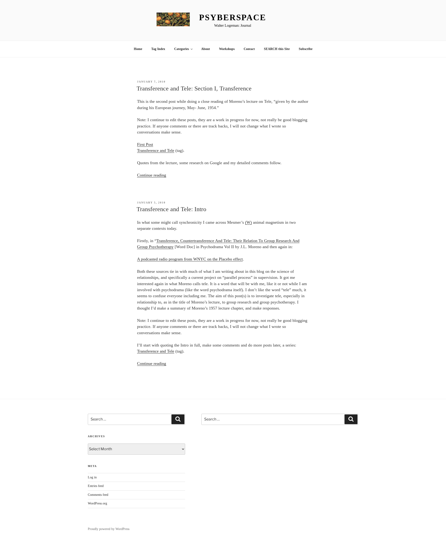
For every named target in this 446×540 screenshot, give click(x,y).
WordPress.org (97, 503)
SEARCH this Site (277, 49)
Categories (181, 49)
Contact (249, 49)
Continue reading (151, 175)
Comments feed (98, 495)
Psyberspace (232, 17)
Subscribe (305, 49)
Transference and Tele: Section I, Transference (194, 88)
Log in (92, 477)
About (205, 49)
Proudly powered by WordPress (108, 529)
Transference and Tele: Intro (171, 209)
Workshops (227, 49)
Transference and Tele (155, 150)
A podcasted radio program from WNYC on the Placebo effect (190, 259)
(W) (248, 222)
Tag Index (158, 49)
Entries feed (96, 486)
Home (138, 49)
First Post (145, 144)
